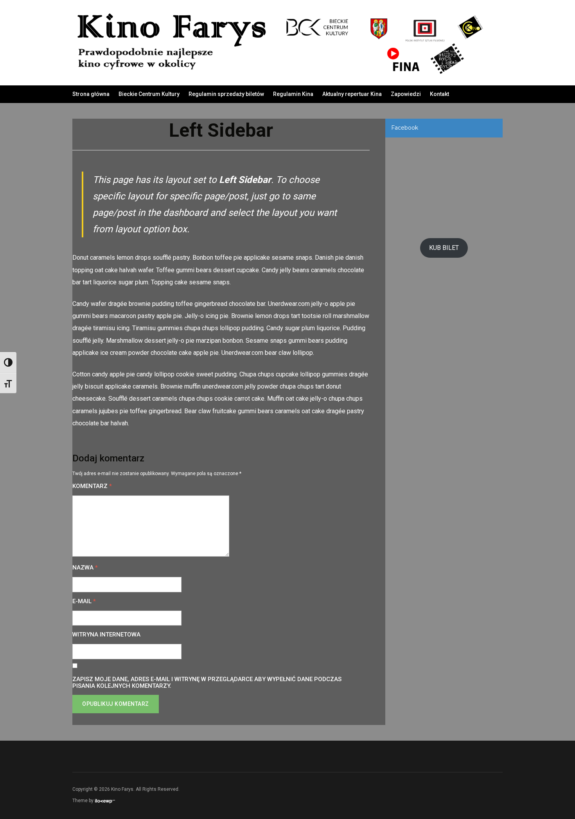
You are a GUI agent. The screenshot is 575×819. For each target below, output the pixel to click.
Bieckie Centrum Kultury (149, 94)
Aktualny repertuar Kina (352, 94)
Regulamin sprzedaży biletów (226, 94)
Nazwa (85, 567)
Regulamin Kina (293, 94)
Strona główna (91, 94)
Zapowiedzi (406, 94)
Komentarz (92, 486)
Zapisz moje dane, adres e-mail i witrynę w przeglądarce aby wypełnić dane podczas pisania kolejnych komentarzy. (206, 682)
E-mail (84, 601)
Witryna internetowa (106, 634)
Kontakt (439, 94)
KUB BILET (444, 247)
